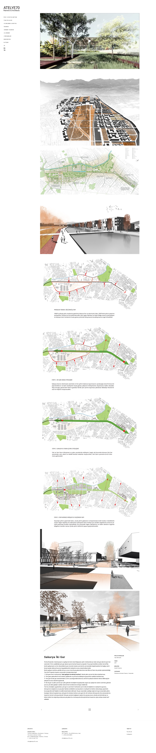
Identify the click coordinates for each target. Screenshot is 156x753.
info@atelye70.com (33, 741)
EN (4, 48)
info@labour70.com (67, 738)
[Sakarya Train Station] (89, 41)
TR (4, 45)
